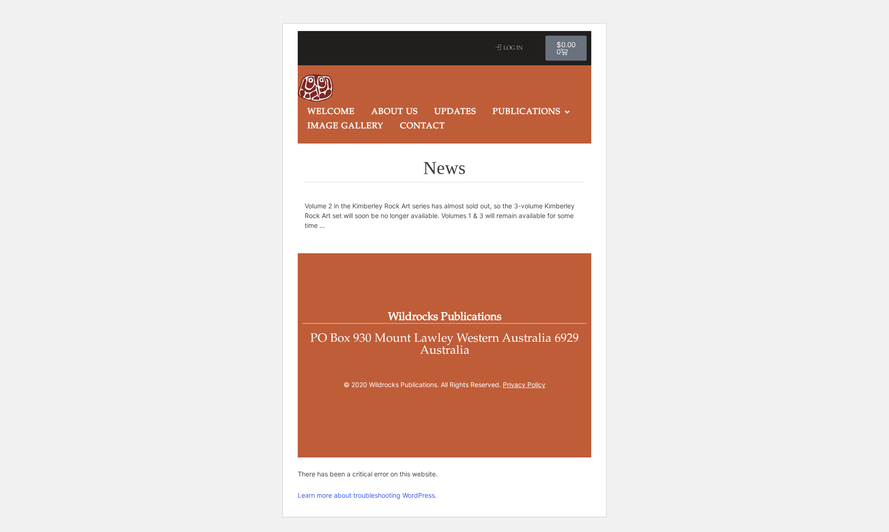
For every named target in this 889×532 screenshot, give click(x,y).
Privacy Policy (524, 384)
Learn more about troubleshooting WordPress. (367, 495)
